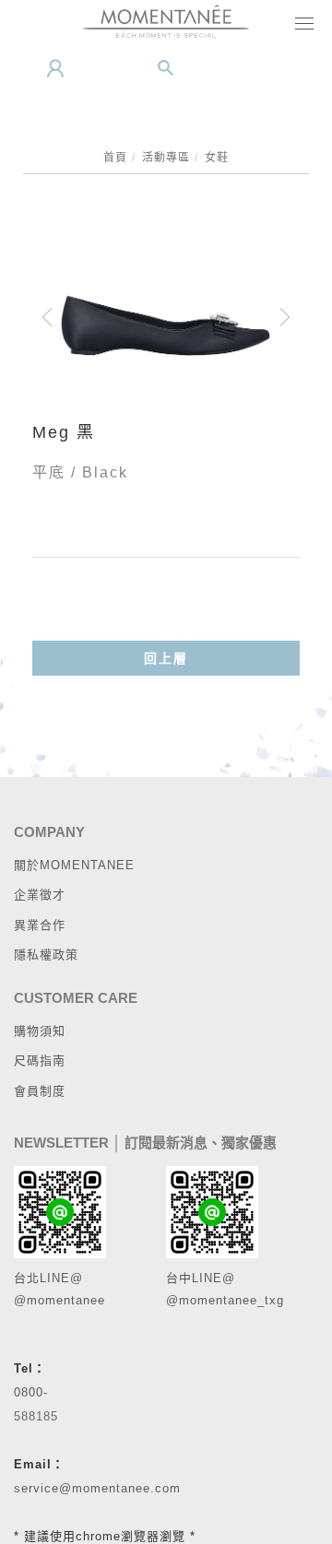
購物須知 (39, 1031)
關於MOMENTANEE (74, 865)
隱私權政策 (46, 954)
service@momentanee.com (97, 1488)
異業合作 (39, 925)
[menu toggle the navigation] (301, 25)
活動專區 (166, 157)
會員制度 (39, 1091)
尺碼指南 (39, 1060)
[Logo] (166, 20)
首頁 (115, 157)
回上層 (166, 658)
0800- (31, 1392)
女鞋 (217, 157)
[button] (166, 68)
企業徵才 (39, 895)
